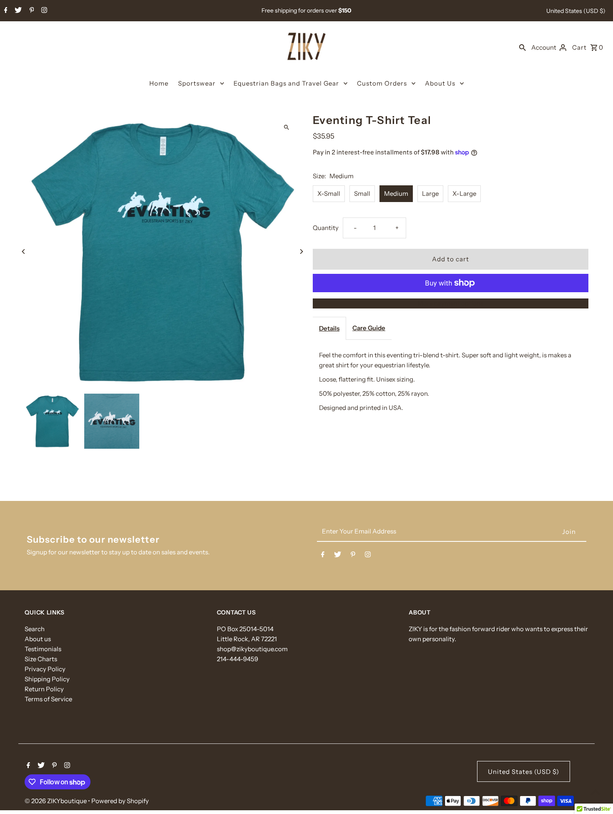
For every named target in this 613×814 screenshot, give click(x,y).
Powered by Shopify (120, 801)
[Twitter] (17, 11)
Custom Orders (382, 83)
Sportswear (197, 83)
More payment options (450, 303)
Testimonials (43, 649)
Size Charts (41, 659)
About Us (440, 83)
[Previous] (23, 251)
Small (362, 193)
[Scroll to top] (595, 792)
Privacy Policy (45, 669)
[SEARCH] (522, 47)
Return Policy (44, 689)
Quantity (326, 228)
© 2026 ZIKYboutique (56, 801)
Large (430, 193)
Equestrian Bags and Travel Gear (286, 83)
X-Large (464, 193)
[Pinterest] (31, 11)
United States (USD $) (575, 11)
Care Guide (368, 328)
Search (35, 629)
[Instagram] (43, 11)
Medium (396, 193)
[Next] (301, 251)
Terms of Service (48, 699)
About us (38, 639)
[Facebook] (5, 11)
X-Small (328, 193)
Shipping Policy (47, 679)
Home (158, 83)
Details (329, 328)
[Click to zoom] (286, 127)
